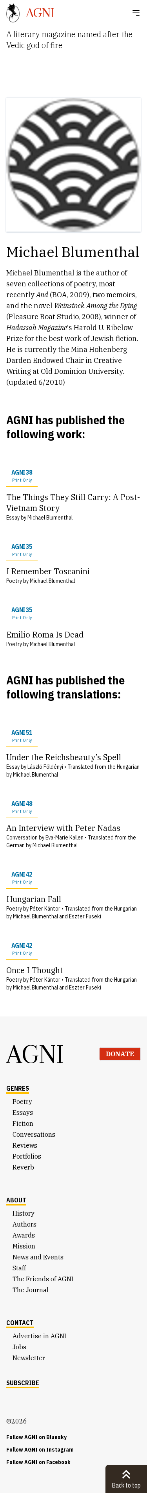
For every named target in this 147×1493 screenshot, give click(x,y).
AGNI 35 (21, 550)
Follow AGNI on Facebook (38, 1462)
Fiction (23, 1123)
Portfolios (27, 1156)
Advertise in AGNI (39, 1336)
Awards (24, 1235)
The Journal (31, 1290)
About (16, 1200)
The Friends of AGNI (43, 1279)
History (23, 1213)
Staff (19, 1268)
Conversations (34, 1134)
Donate (120, 1054)
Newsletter (29, 1358)
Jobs (19, 1347)
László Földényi (45, 766)
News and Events (38, 1257)
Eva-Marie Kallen (64, 837)
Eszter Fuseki (85, 916)
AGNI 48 (21, 807)
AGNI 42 (21, 877)
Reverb (23, 1167)
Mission (24, 1246)
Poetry (22, 1101)
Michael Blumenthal (50, 517)
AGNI (35, 1054)
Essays (23, 1112)
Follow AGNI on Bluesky (36, 1437)
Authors (24, 1224)
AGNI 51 (21, 736)
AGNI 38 (21, 475)
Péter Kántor (45, 908)
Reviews (25, 1145)
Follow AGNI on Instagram (40, 1449)
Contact (20, 1323)
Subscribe (22, 1383)
